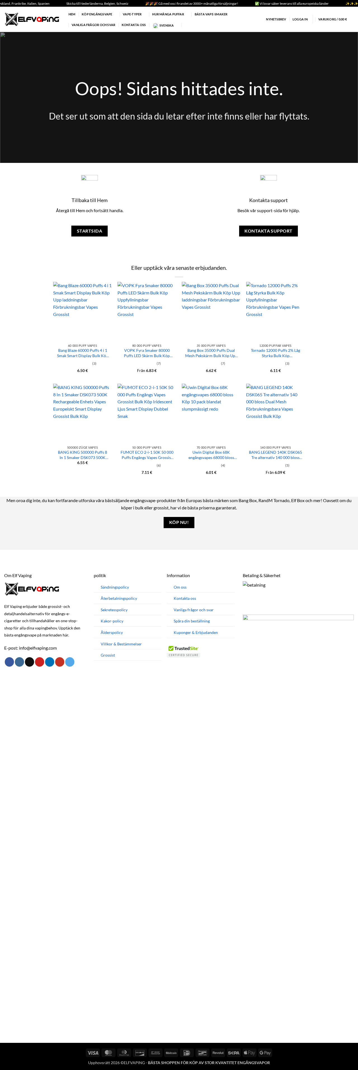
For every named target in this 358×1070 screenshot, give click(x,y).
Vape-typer (132, 14)
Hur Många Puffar (168, 14)
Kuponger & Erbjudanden (196, 632)
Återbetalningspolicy (119, 598)
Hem (72, 14)
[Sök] (186, 25)
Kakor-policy (112, 621)
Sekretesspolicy (114, 609)
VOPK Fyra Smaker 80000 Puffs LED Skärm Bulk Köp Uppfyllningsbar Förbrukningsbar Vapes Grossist (147, 353)
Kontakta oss (134, 25)
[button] (272, 19)
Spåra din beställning (192, 621)
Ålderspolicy (112, 632)
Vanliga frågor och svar (93, 25)
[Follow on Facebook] (9, 662)
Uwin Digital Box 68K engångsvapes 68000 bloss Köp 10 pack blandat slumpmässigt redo (211, 455)
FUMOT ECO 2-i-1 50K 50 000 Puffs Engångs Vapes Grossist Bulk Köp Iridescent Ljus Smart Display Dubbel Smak (146, 455)
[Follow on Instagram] (19, 662)
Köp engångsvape (97, 14)
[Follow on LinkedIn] (49, 662)
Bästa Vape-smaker (211, 14)
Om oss (180, 587)
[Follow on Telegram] (69, 662)
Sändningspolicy (115, 587)
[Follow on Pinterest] (39, 662)
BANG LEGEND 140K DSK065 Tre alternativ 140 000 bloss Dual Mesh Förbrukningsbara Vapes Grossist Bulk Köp (275, 455)
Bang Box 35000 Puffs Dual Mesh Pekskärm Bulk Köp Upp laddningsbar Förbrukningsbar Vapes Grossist (211, 353)
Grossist (108, 655)
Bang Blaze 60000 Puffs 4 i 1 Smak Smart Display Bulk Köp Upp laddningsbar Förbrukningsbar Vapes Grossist (82, 353)
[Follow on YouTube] (59, 662)
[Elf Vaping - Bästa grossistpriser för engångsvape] (32, 19)
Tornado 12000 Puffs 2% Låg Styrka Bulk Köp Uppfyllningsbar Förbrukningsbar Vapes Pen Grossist (275, 353)
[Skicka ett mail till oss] (29, 662)
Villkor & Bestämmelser (121, 643)
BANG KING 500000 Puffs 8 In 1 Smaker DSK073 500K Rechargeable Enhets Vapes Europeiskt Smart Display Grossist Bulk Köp (82, 455)
